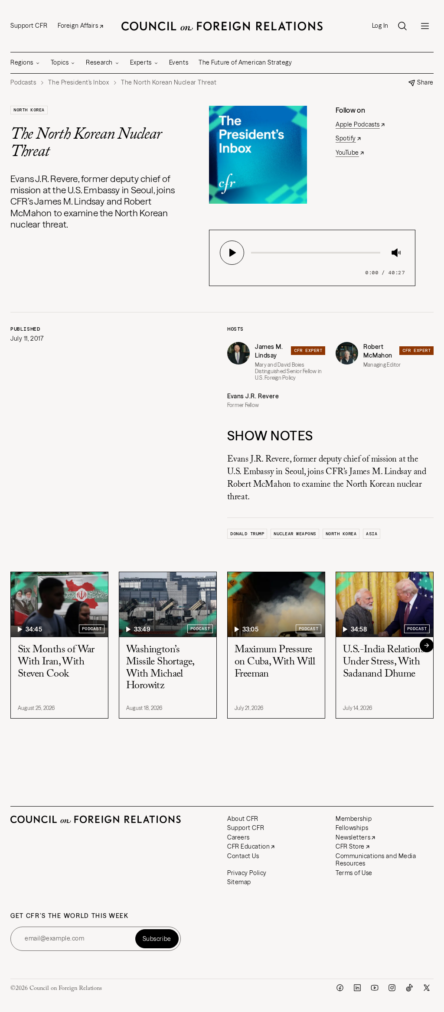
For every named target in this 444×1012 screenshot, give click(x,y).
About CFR (242, 819)
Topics (60, 62)
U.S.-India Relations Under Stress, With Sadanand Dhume (383, 661)
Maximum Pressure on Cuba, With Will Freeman (275, 661)
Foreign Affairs (78, 25)
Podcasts (23, 82)
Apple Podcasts (358, 124)
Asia (371, 534)
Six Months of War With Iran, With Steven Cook (56, 661)
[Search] (402, 26)
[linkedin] (357, 988)
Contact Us (243, 856)
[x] (427, 988)
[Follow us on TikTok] (409, 988)
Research (99, 62)
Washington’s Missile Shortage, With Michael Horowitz (160, 667)
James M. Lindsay (269, 351)
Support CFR (28, 25)
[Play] (232, 253)
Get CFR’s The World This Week (69, 916)
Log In (380, 25)
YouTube (347, 152)
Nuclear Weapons (295, 534)
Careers (238, 837)
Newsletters (353, 837)
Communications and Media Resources (376, 860)
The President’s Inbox (78, 82)
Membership (354, 819)
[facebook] (340, 988)
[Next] (427, 645)
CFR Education (248, 846)
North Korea (29, 110)
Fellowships (352, 828)
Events (178, 62)
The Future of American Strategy (245, 62)
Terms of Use (354, 873)
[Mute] (396, 252)
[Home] (222, 26)
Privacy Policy (247, 873)
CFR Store (350, 846)
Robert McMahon (377, 351)
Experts (141, 62)
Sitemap (239, 882)
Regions (21, 62)
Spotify (346, 138)
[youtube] (375, 988)
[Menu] (425, 26)
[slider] (253, 252)
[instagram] (392, 988)
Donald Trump (247, 534)
